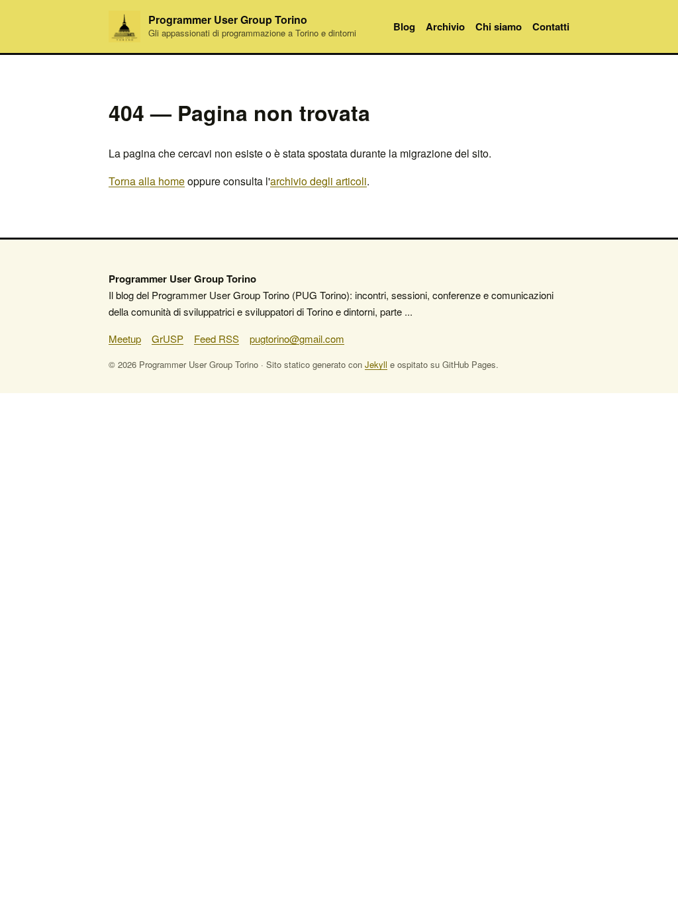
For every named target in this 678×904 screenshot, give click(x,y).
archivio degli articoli (318, 181)
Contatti (550, 26)
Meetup (125, 338)
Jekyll (376, 364)
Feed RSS (216, 338)
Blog (404, 26)
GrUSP (167, 338)
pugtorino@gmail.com (297, 338)
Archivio (445, 26)
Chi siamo (498, 26)
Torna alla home (147, 181)
